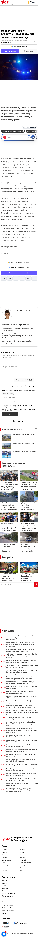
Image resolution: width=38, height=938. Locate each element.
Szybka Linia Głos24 (8, 893)
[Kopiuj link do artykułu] (28, 278)
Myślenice (5, 870)
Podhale (22, 857)
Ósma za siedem (7, 896)
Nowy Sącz (23, 849)
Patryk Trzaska (7, 42)
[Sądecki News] (15, 923)
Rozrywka (7, 557)
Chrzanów (5, 857)
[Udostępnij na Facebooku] (4, 278)
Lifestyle (4, 886)
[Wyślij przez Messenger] (10, 278)
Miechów (5, 868)
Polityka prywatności (8, 910)
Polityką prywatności (10, 407)
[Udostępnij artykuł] (35, 41)
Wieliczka (23, 870)
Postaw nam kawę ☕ (10, 51)
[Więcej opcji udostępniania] (34, 278)
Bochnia (4, 852)
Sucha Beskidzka (25, 863)
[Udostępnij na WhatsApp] (16, 278)
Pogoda (4, 880)
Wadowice (23, 868)
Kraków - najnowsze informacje (14, 464)
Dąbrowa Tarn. (7, 860)
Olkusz (22, 852)
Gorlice (4, 863)
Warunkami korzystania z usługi (22, 405)
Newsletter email (7, 905)
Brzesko (4, 855)
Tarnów (22, 865)
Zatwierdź (9, 414)
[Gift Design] (6, 927)
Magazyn (5, 883)
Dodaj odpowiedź (22, 380)
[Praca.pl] (6, 923)
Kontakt (4, 913)
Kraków (4, 849)
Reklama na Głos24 (8, 908)
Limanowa (5, 865)
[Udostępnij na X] (22, 278)
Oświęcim (23, 855)
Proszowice (23, 860)
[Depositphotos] (24, 923)
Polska (4, 891)
